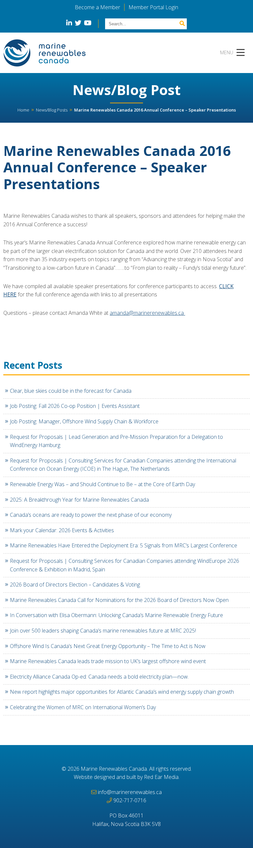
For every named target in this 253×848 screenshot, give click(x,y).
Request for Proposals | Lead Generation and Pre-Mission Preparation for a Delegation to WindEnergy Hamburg (116, 441)
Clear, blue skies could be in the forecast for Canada (70, 390)
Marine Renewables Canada (114, 768)
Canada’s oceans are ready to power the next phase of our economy (91, 514)
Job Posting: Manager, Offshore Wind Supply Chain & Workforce (84, 421)
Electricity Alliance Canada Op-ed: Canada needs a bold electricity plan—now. (99, 676)
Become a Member (97, 7)
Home (23, 110)
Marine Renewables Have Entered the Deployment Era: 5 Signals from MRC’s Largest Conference (123, 545)
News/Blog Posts (52, 110)
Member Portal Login (153, 7)
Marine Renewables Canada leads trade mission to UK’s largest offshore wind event (108, 661)
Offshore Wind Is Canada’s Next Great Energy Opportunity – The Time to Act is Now (108, 646)
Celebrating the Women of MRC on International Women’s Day (83, 707)
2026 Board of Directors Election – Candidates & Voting (75, 584)
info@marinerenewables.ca (130, 792)
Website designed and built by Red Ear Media (126, 777)
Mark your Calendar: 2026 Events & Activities (62, 530)
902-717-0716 (129, 800)
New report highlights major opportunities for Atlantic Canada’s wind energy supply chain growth (122, 691)
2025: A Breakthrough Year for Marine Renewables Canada (80, 499)
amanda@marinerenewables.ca (147, 312)
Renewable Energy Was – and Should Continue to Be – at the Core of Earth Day (102, 484)
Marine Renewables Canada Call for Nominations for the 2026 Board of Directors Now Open (119, 600)
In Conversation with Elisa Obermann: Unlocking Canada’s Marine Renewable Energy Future (117, 615)
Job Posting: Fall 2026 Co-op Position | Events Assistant (75, 406)
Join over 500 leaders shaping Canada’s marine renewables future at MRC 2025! (103, 630)
